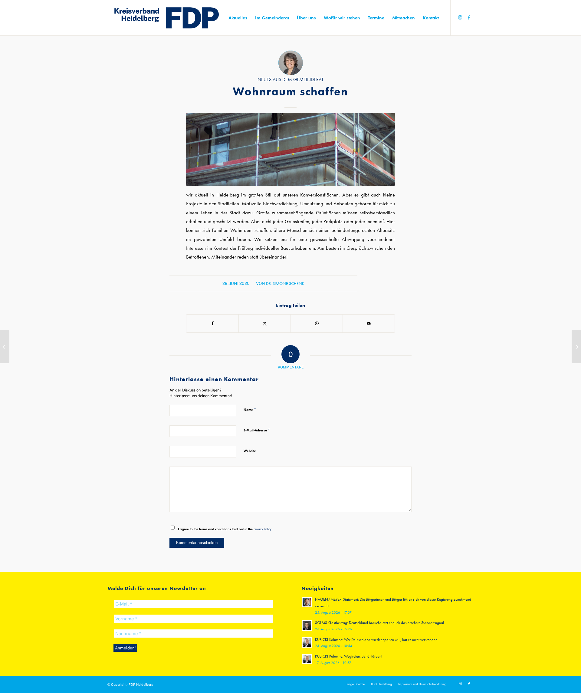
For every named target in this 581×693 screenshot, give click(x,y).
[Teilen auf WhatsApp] (317, 323)
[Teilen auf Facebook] (212, 323)
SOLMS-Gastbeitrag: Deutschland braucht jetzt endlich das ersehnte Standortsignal (379, 622)
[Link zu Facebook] (469, 17)
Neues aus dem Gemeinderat (290, 79)
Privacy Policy (262, 529)
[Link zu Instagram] (459, 17)
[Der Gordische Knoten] (4, 346)
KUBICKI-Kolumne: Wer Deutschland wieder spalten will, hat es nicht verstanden (376, 639)
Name (250, 409)
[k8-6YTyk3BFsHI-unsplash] (290, 149)
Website (250, 451)
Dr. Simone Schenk (285, 283)
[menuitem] (238, 17)
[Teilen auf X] (264, 323)
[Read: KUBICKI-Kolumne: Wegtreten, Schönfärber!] (306, 659)
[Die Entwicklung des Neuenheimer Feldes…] (576, 346)
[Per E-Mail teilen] (369, 323)
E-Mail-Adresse (257, 430)
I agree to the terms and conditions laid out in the (224, 529)
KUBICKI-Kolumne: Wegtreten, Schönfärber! (348, 656)
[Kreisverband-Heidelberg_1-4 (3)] (166, 17)
